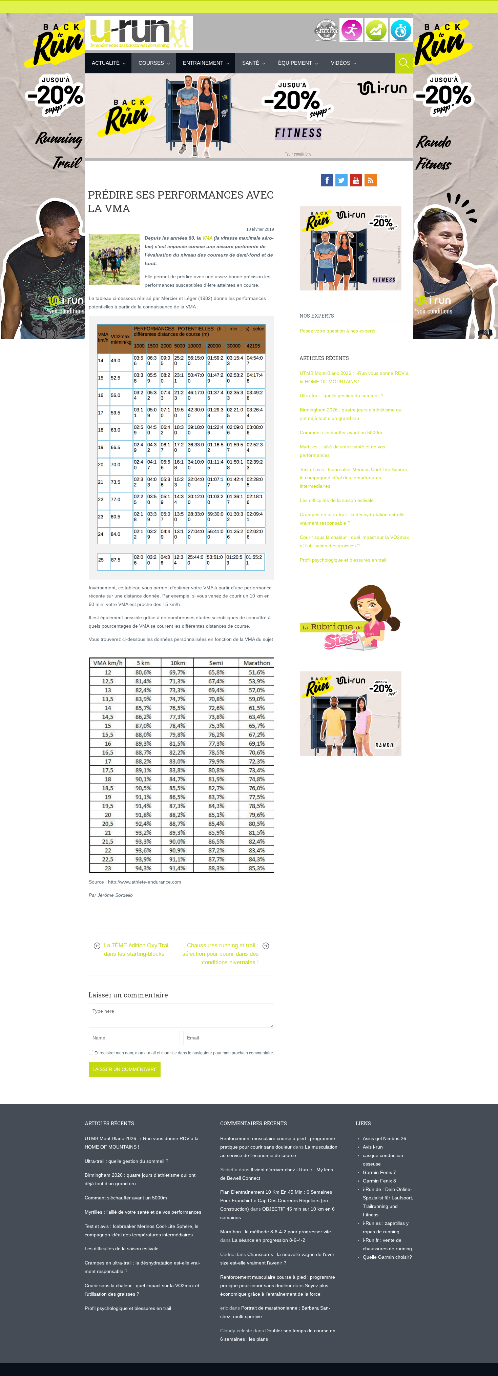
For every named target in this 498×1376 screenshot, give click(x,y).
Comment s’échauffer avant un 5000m (341, 432)
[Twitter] (341, 180)
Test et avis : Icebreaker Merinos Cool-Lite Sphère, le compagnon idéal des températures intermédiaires (354, 478)
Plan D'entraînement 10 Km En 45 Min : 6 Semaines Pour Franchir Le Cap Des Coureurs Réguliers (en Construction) (276, 1200)
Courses (151, 63)
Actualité (106, 63)
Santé (250, 63)
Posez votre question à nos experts (337, 330)
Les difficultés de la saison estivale (337, 500)
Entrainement (203, 63)
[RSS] (371, 180)
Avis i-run (373, 1147)
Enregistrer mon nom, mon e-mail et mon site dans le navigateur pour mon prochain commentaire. (184, 1053)
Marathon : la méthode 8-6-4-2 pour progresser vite (275, 1231)
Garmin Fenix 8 (379, 1180)
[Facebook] (327, 180)
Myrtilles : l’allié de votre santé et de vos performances (144, 1212)
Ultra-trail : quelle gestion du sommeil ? (341, 395)
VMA (207, 238)
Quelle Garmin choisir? (387, 1257)
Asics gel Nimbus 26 (384, 1138)
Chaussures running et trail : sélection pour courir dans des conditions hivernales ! (220, 954)
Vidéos (340, 63)
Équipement (295, 63)
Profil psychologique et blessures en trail (343, 560)
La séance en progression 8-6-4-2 (268, 1240)
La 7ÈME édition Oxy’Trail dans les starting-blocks (137, 949)
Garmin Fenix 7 (379, 1172)
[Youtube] (356, 180)
